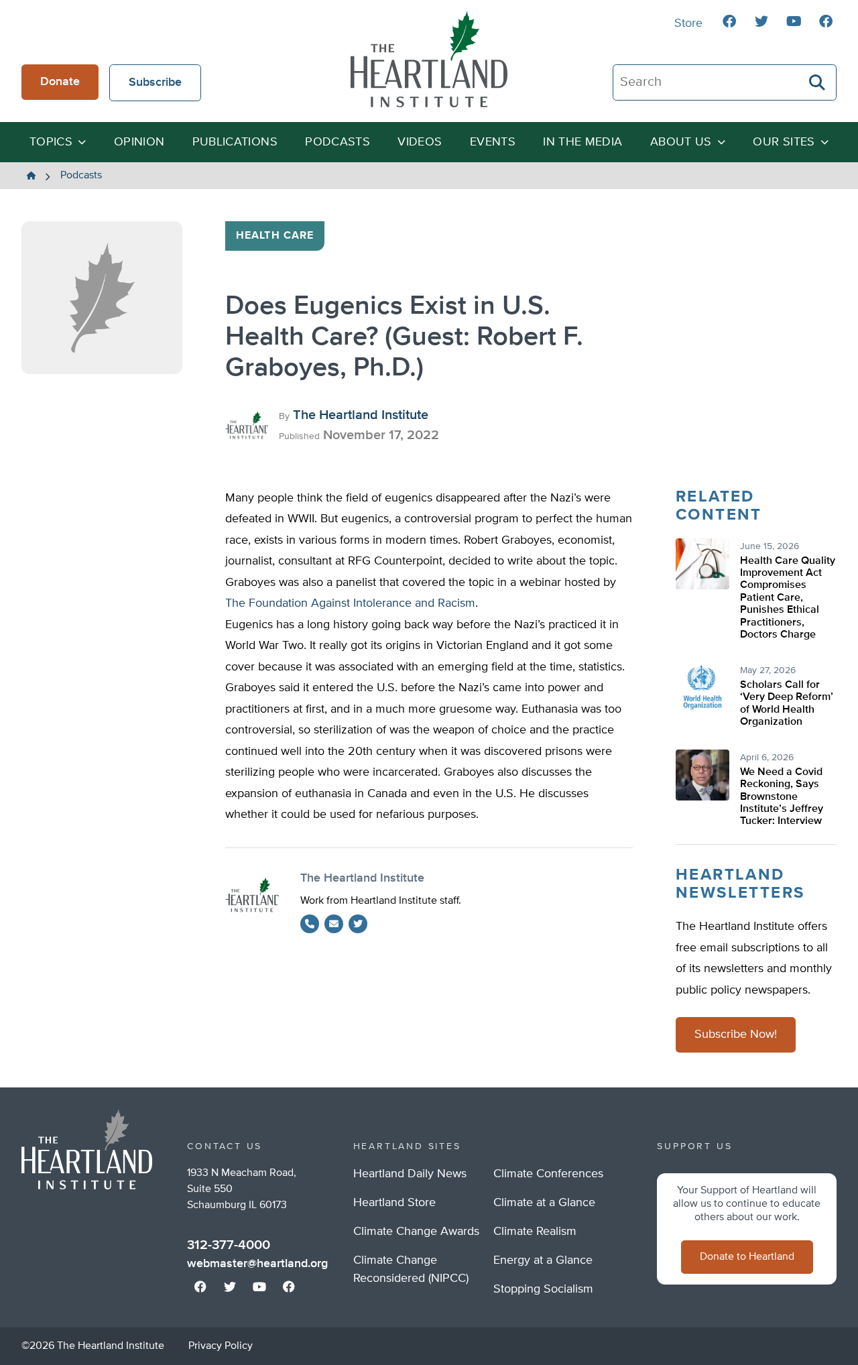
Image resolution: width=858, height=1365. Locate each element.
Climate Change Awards (416, 1232)
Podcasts (337, 142)
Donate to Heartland (747, 1257)
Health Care (275, 236)
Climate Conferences (548, 1174)
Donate (60, 82)
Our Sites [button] (783, 142)
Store (688, 23)
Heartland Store (394, 1203)
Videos (419, 142)
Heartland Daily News (410, 1174)
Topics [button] (50, 142)
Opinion (139, 142)
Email (333, 923)
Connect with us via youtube (793, 21)
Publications (235, 142)
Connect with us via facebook (729, 21)
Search (818, 82)
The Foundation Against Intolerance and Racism (350, 603)
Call (309, 923)
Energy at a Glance (543, 1260)
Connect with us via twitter (761, 21)
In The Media (582, 142)
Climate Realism (534, 1232)
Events (492, 142)
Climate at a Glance (544, 1203)
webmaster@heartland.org (257, 1264)
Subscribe (155, 82)
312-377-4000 (228, 1245)
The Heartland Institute (429, 59)
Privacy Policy (220, 1346)
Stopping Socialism (543, 1289)
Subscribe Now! (735, 1034)
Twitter (358, 923)
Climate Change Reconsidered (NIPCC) (411, 1269)
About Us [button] (681, 142)
